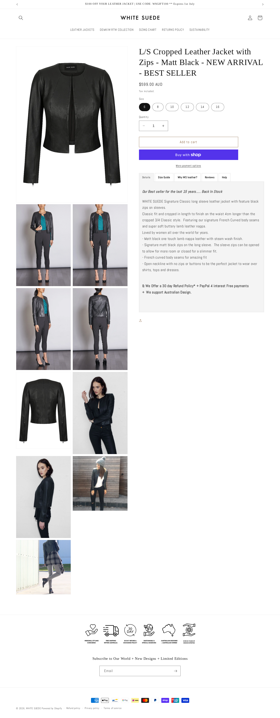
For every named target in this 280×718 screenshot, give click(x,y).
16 (218, 107)
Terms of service (112, 708)
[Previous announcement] (17, 4)
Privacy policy (92, 708)
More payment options (188, 165)
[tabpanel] (201, 246)
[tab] (164, 177)
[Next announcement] (262, 4)
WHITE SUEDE (33, 708)
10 (172, 107)
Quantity (144, 117)
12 (187, 107)
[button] (21, 18)
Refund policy (73, 708)
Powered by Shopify (52, 708)
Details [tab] (146, 177)
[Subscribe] (175, 671)
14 (202, 107)
